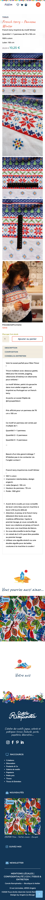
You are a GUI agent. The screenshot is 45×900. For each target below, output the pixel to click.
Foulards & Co (12, 766)
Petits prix (10, 775)
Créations (10, 760)
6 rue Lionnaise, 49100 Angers (23, 888)
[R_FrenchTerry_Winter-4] (22, 259)
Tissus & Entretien (13, 782)
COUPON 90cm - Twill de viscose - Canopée (21, 836)
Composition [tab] (11, 352)
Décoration (10, 763)
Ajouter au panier (27, 339)
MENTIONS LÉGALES (22, 873)
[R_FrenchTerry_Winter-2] (22, 155)
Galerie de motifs (13, 769)
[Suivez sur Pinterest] (17, 742)
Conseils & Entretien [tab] (15, 356)
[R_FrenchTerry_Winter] (22, 93)
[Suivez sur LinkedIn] (22, 742)
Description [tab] (11, 348)
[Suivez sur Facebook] (12, 742)
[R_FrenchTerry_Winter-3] (22, 197)
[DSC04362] (22, 322)
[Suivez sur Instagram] (7, 742)
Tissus (5, 17)
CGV (27, 876)
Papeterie (10, 772)
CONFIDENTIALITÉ (14, 876)
